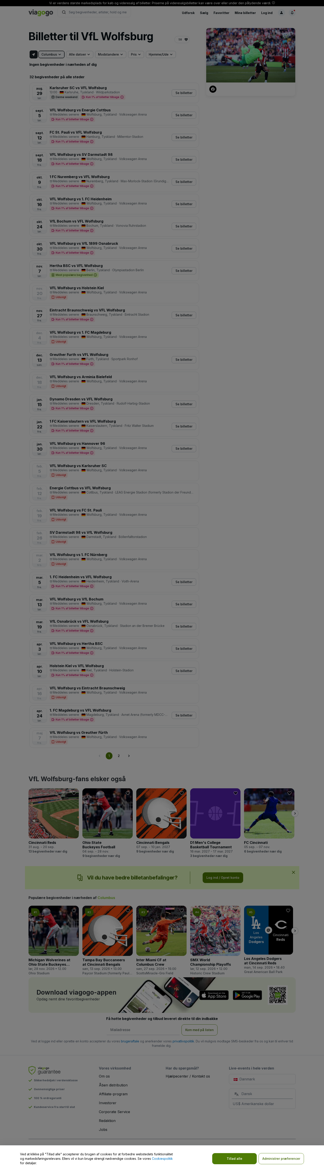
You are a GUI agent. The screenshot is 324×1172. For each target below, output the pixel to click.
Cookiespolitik (162, 1158)
